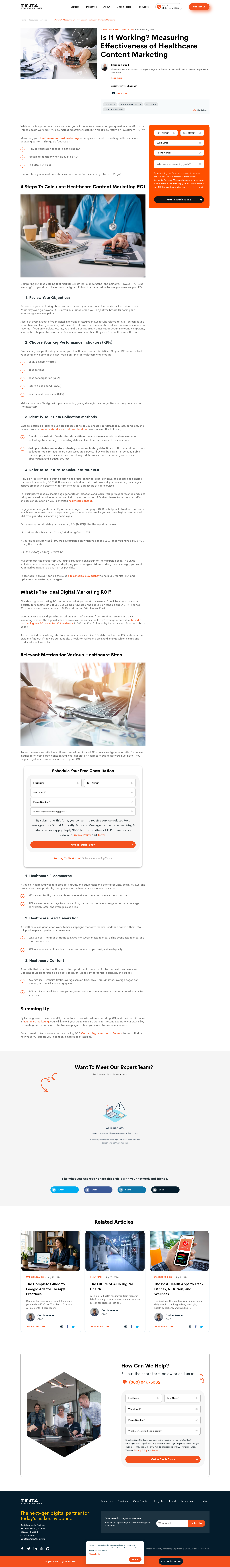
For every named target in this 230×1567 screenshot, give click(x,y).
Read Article (33, 1326)
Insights (158, 1501)
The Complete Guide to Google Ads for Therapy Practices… (45, 1289)
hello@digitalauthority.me (32, 1538)
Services (75, 6)
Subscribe (197, 1523)
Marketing (151, 104)
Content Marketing (114, 109)
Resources (143, 6)
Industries (91, 6)
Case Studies (124, 6)
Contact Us (199, 6)
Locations (204, 1501)
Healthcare (128, 30)
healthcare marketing (131, 104)
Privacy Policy (81, 835)
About (106, 6)
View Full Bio (122, 93)
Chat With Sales (169, 1561)
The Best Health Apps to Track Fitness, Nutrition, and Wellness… (179, 1289)
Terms (102, 835)
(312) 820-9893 (27, 1535)
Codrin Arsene (45, 1315)
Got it (135, 1559)
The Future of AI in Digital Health (111, 1286)
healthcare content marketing (59, 138)
